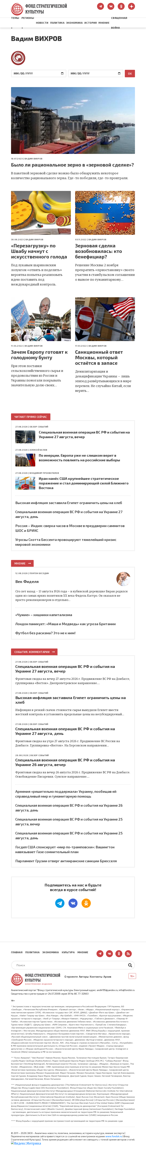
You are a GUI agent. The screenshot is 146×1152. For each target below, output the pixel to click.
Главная (16, 952)
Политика (57, 22)
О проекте (71, 976)
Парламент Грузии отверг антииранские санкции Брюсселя (66, 861)
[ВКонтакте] (73, 903)
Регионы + (28, 22)
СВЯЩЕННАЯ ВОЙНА (119, 22)
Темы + (15, 22)
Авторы (84, 976)
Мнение (103, 22)
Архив (107, 976)
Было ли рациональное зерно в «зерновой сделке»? (72, 164)
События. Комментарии (31, 651)
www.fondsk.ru (113, 1136)
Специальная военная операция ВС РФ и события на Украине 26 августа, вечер (65, 762)
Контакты (96, 976)
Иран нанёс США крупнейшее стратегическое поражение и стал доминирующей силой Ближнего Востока (84, 483)
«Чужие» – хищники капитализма (43, 615)
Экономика (74, 22)
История (90, 22)
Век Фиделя (27, 581)
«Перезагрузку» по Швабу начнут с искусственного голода (39, 251)
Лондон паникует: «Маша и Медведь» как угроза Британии (65, 624)
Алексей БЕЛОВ (38, 449)
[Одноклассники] (86, 903)
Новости (42, 22)
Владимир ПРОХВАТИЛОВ (44, 473)
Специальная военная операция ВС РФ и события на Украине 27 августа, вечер (65, 668)
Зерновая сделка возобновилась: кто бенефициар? (98, 251)
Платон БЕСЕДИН (39, 573)
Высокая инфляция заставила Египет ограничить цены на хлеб (68, 502)
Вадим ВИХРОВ (33, 158)
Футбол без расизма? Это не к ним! (45, 633)
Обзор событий (39, 426)
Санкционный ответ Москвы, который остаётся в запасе (99, 357)
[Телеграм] (59, 903)
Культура (68, 952)
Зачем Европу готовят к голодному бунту (39, 354)
